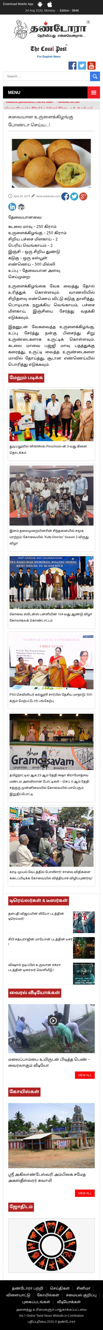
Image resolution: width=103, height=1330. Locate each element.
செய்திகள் (60, 1289)
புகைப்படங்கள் (36, 1302)
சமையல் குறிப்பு (81, 1295)
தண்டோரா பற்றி (27, 1289)
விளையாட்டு (18, 1295)
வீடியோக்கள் (69, 1302)
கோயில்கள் (48, 1295)
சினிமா (83, 1289)
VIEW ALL (85, 1075)
